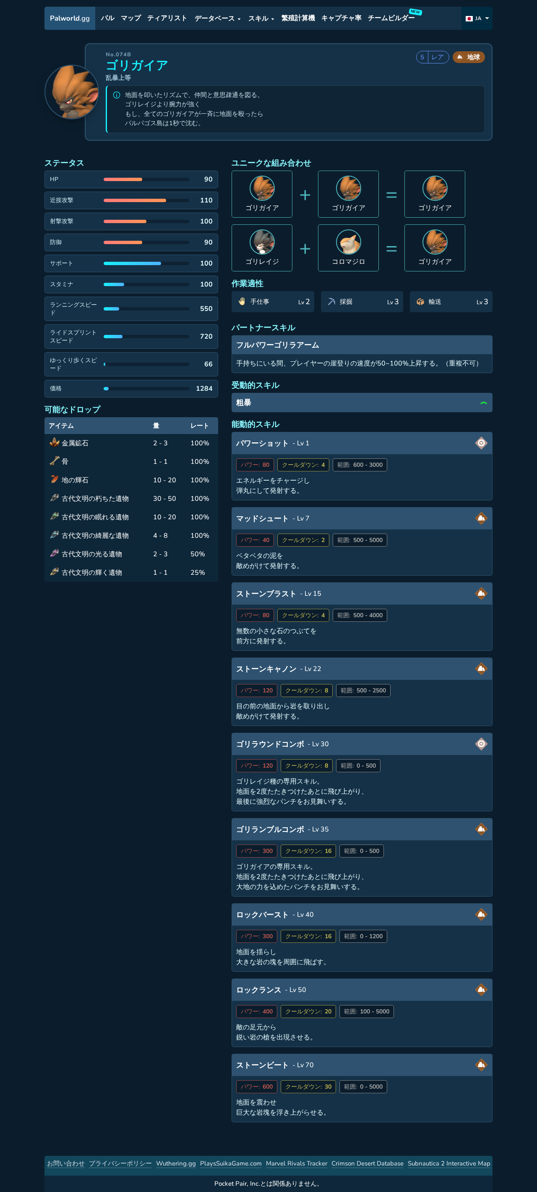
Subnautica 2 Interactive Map (449, 1163)
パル (108, 18)
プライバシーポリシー (120, 1163)
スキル (258, 18)
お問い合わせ (66, 1163)
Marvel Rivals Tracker (296, 1163)
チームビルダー (392, 17)
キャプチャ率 (341, 18)
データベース (215, 18)
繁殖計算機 (298, 18)
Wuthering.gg (176, 1163)
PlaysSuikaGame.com (231, 1163)
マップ (131, 18)
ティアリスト (167, 18)
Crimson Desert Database (367, 1163)
